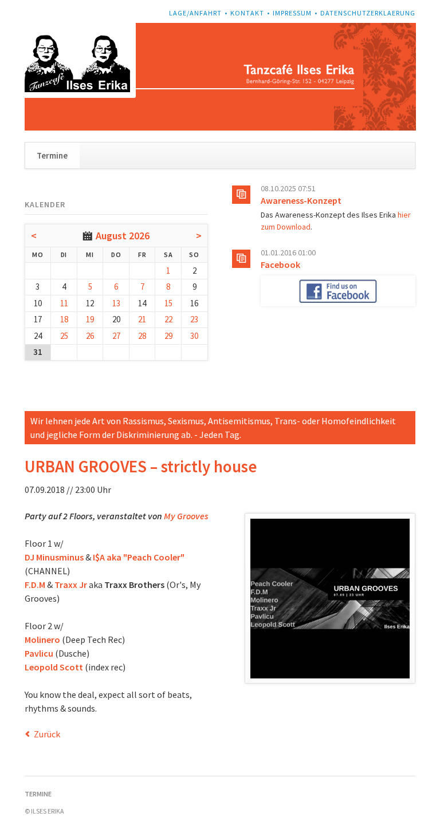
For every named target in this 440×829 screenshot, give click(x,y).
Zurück (47, 734)
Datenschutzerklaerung (367, 13)
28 (142, 335)
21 (142, 319)
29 (168, 335)
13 (116, 303)
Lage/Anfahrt (195, 13)
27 (116, 335)
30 (194, 335)
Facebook (280, 264)
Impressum (292, 13)
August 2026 (123, 235)
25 (64, 335)
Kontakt (247, 13)
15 (168, 303)
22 (168, 319)
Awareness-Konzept (301, 200)
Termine (52, 155)
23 (194, 319)
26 (90, 335)
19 (90, 319)
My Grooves (185, 516)
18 (64, 319)
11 (64, 303)
